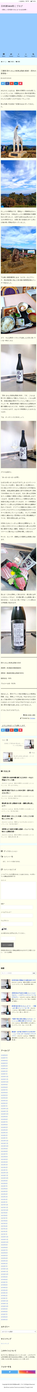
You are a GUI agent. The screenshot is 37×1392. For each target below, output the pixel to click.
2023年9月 (4, 1148)
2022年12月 (4, 1172)
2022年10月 (4, 1178)
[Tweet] (3, 83)
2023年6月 (4, 1156)
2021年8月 (4, 1215)
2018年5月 (4, 1319)
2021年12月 (4, 1205)
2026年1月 (4, 1074)
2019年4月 (4, 1290)
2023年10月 (4, 1146)
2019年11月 (4, 1271)
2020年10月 (4, 1242)
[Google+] (12, 83)
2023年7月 (4, 1154)
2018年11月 (4, 1303)
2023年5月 (4, 1159)
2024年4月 (4, 1130)
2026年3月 (4, 1068)
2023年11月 (4, 1143)
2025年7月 (4, 1090)
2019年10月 (4, 1274)
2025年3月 (4, 1100)
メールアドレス (6, 912)
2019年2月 (4, 1295)
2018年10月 (4, 1306)
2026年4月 (4, 1066)
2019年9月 (4, 1277)
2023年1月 (4, 1170)
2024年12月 (4, 1108)
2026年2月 (4, 1071)
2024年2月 (4, 1135)
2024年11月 (4, 1111)
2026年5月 (4, 1063)
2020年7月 (4, 1250)
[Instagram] (27, 1372)
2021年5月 (4, 1223)
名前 (3, 904)
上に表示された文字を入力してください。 (13, 933)
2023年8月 (4, 1151)
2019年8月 (4, 1279)
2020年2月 (4, 1263)
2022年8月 (4, 1183)
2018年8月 (4, 1311)
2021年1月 (4, 1234)
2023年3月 (4, 1164)
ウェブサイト (5, 920)
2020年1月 (4, 1266)
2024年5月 (4, 1127)
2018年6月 (4, 1317)
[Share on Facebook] (7, 83)
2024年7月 (4, 1122)
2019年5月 (4, 1287)
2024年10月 (4, 1114)
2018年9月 (4, 1309)
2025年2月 (4, 1103)
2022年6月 (4, 1189)
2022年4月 (4, 1194)
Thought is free (29, 1387)
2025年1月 (4, 1106)
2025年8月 (4, 1087)
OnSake (32, 718)
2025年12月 (4, 1076)
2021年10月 (4, 1210)
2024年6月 (4, 1124)
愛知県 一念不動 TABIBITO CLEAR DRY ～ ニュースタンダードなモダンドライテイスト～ (24, 1034)
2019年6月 (4, 1285)
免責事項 (22, 1)
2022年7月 (4, 1186)
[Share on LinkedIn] (16, 83)
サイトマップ (5, 1343)
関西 (26, 715)
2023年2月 (4, 1167)
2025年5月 (4, 1095)
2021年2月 (4, 1231)
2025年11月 (4, 1079)
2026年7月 (4, 1058)
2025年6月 (4, 1092)
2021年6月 (4, 1221)
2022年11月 (4, 1175)
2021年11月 (4, 1207)
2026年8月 (4, 1055)
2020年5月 (4, 1255)
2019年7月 (4, 1282)
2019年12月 (4, 1269)
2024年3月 (4, 1132)
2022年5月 (4, 1191)
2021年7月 (4, 1218)
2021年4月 (4, 1226)
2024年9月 (4, 1116)
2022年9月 (4, 1181)
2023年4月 (4, 1162)
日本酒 (29, 715)
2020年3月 (4, 1261)
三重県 (33, 715)
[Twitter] (9, 1372)
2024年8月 (4, 1119)
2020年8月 (4, 1247)
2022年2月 (4, 1199)
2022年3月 (4, 1197)
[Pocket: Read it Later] (20, 83)
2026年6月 (4, 1060)
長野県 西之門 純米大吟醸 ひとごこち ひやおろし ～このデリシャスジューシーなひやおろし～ (24, 995)
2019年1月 (4, 1298)
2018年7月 (4, 1314)
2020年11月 (4, 1239)
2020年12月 (4, 1237)
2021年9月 (4, 1213)
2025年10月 (4, 1082)
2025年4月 (4, 1098)
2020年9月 (4, 1245)
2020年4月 (4, 1258)
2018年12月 (4, 1301)
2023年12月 (4, 1140)
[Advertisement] (18, 33)
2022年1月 (4, 1202)
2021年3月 (4, 1229)
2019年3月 (4, 1293)
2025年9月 (4, 1084)
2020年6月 (4, 1253)
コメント (3, 880)
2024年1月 (4, 1138)
